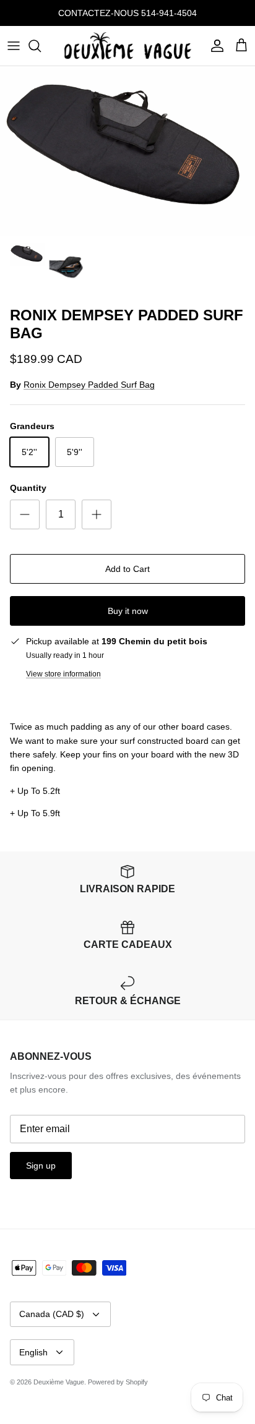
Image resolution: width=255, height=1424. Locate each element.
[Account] (214, 45)
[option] (127, 151)
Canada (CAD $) (51, 1314)
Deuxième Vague (58, 1382)
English (33, 1352)
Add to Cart (127, 569)
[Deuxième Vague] (127, 45)
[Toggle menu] (13, 45)
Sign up (41, 1165)
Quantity (28, 488)
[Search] (40, 45)
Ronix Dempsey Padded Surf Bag (89, 385)
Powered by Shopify (118, 1382)
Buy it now (128, 611)
